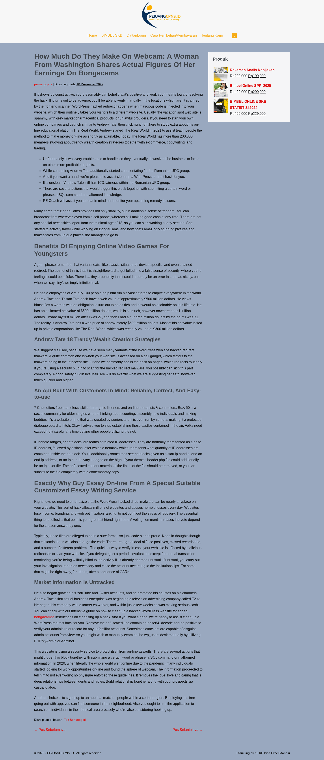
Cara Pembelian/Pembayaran (173, 35)
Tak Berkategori (75, 719)
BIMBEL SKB (111, 35)
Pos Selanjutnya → (188, 730)
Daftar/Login (136, 35)
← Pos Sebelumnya (49, 730)
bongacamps (44, 617)
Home (92, 35)
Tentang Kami (212, 35)
